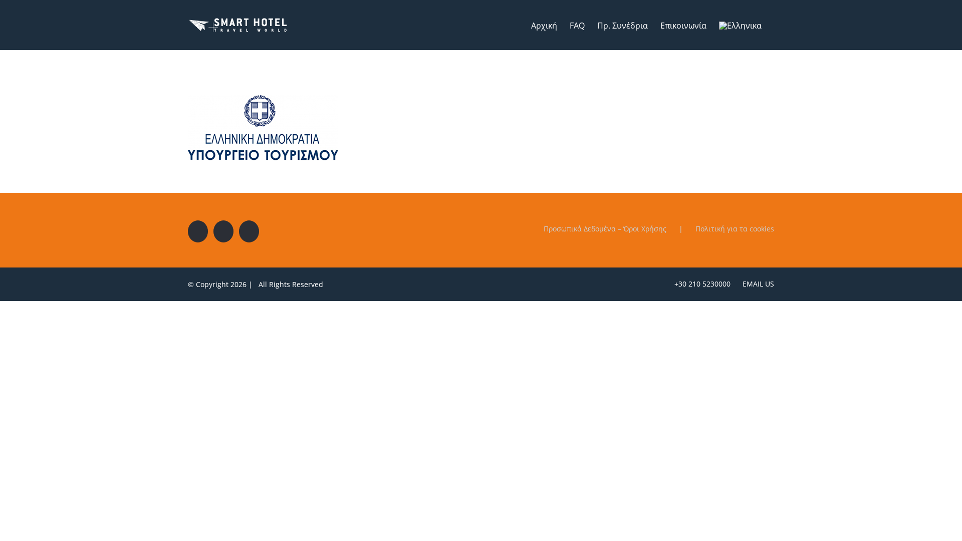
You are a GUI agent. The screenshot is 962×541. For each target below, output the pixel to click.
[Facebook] (198, 231)
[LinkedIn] (249, 231)
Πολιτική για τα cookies (734, 228)
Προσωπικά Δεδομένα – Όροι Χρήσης (605, 228)
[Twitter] (223, 231)
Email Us (756, 284)
